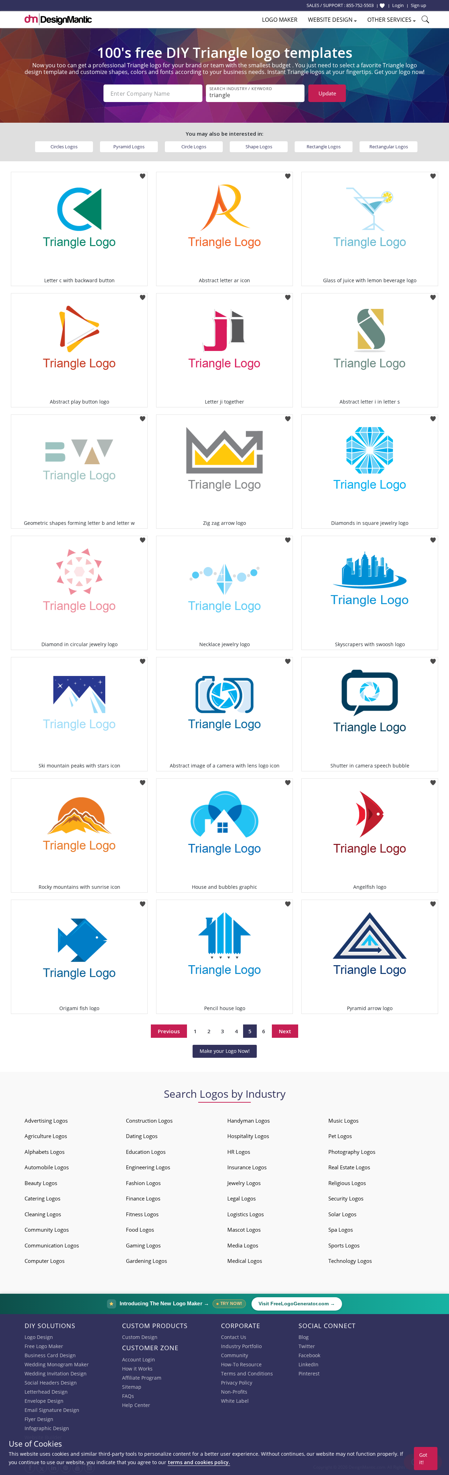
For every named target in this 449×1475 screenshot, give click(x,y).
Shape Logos (259, 146)
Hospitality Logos (248, 1135)
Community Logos (47, 1229)
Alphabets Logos (45, 1151)
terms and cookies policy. (199, 1462)
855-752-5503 (360, 5)
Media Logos (242, 1245)
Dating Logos (142, 1135)
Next (285, 1031)
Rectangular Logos (388, 146)
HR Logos (238, 1151)
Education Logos (146, 1151)
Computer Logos (45, 1260)
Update (327, 93)
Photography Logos (351, 1151)
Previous (169, 1031)
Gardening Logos (146, 1260)
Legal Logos (241, 1198)
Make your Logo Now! (225, 1051)
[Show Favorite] (382, 5)
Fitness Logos (142, 1214)
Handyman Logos (248, 1120)
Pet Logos (340, 1135)
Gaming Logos (143, 1245)
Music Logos (343, 1120)
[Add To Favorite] (142, 174)
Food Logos (140, 1229)
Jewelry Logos (244, 1182)
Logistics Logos (245, 1214)
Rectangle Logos (324, 146)
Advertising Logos (46, 1120)
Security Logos (345, 1198)
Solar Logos (342, 1214)
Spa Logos (340, 1229)
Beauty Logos (41, 1182)
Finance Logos (143, 1198)
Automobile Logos (47, 1167)
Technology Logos (350, 1260)
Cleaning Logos (43, 1214)
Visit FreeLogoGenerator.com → (297, 1303)
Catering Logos (42, 1198)
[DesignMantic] (58, 19)
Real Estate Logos (349, 1167)
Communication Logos (52, 1245)
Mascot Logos (244, 1229)
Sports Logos (344, 1245)
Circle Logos (193, 146)
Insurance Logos (247, 1167)
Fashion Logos (143, 1182)
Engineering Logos (148, 1167)
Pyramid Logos (129, 146)
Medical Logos (244, 1260)
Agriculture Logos (46, 1135)
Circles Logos (64, 146)
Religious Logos (347, 1182)
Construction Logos (149, 1120)
